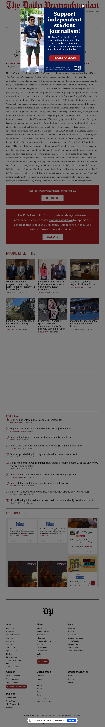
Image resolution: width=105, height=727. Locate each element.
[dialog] (52, 363)
